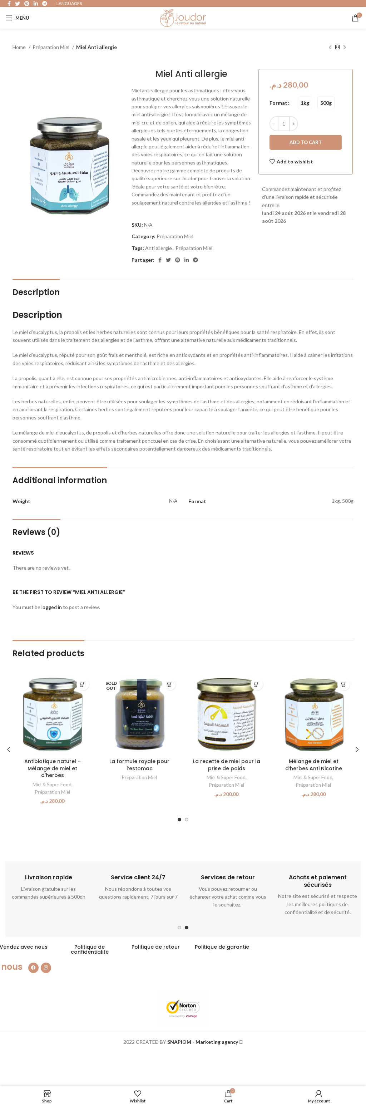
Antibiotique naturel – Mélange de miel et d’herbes (52, 768)
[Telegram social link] (195, 260)
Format (278, 103)
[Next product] (344, 47)
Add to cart (306, 142)
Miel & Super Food (52, 784)
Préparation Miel (51, 47)
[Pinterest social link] (177, 260)
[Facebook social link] (160, 260)
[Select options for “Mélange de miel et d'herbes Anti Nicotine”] (343, 684)
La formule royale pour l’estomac (139, 765)
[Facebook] (33, 968)
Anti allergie (158, 248)
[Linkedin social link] (186, 260)
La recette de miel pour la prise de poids (226, 765)
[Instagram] (46, 968)
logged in (51, 607)
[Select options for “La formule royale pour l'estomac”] (169, 684)
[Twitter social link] (168, 260)
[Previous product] (330, 47)
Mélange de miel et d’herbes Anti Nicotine (313, 765)
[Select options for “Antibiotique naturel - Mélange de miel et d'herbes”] (82, 684)
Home (20, 47)
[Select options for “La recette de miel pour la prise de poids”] (257, 684)
